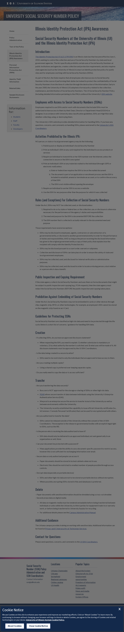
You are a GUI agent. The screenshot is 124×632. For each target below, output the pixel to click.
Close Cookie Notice (38, 626)
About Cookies (15, 626)
